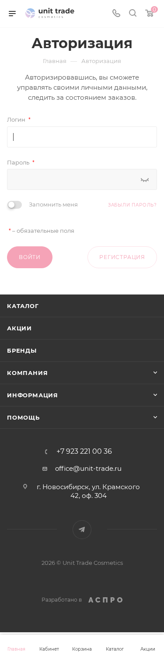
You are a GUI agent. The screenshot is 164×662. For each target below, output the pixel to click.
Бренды (22, 350)
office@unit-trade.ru (88, 468)
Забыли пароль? (132, 205)
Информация (32, 395)
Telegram (82, 529)
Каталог (23, 305)
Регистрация (122, 257)
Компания (27, 372)
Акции (19, 328)
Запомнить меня (53, 204)
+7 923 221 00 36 (84, 451)
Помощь (23, 417)
